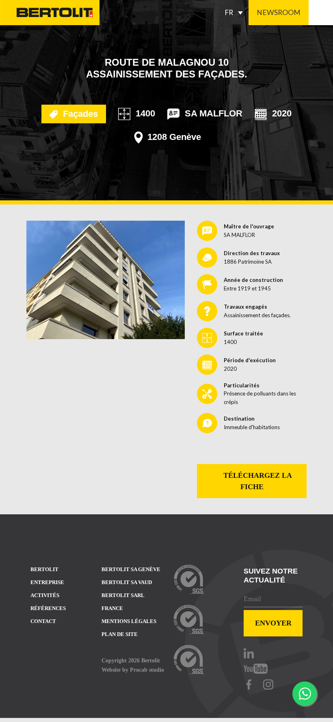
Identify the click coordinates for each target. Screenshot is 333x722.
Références (48, 608)
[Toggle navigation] (321, 12)
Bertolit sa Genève (131, 569)
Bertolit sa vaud (127, 582)
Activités (44, 595)
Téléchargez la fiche (256, 481)
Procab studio (147, 669)
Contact (43, 621)
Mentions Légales (129, 621)
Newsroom (279, 12)
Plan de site (120, 634)
